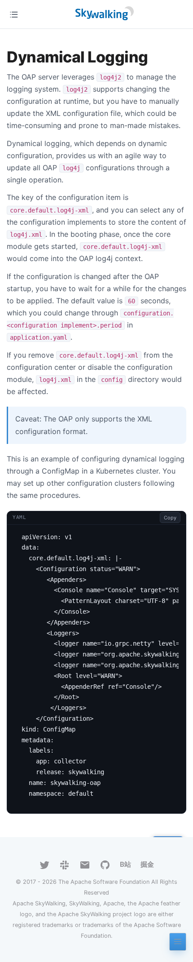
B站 (125, 864)
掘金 (147, 864)
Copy (170, 517)
